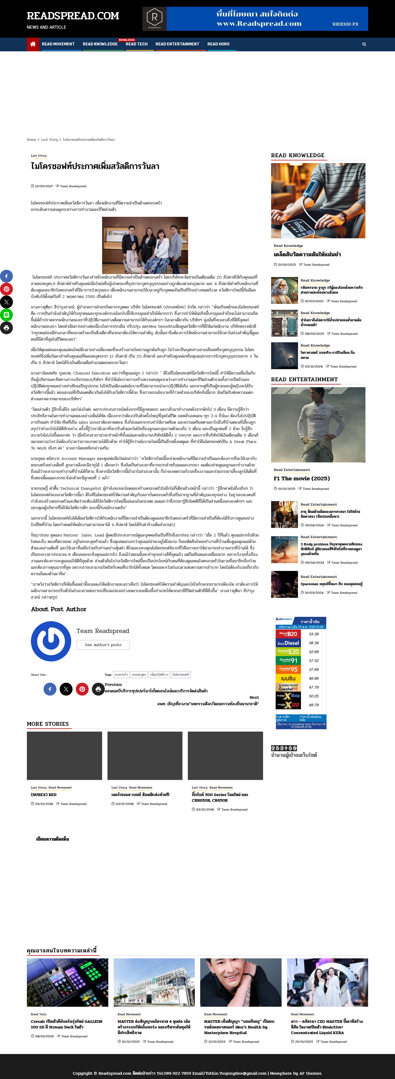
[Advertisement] (197, 91)
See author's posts (103, 644)
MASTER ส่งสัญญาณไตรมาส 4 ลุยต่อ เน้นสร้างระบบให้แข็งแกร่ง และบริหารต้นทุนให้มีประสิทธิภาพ (154, 1027)
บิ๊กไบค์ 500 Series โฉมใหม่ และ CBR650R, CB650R (220, 797)
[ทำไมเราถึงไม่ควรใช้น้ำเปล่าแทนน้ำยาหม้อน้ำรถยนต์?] (284, 323)
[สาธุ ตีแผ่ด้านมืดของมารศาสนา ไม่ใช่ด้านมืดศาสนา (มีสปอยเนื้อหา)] (284, 514)
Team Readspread (73, 186)
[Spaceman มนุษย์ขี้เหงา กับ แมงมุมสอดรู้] (284, 584)
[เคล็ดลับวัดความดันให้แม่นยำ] (318, 200)
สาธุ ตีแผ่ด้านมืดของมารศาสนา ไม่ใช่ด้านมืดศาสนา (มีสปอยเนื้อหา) (330, 514)
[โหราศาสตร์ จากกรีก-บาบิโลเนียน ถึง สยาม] (284, 355)
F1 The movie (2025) (302, 478)
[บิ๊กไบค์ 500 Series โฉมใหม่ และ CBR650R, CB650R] (225, 756)
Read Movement (58, 44)
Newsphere (281, 1073)
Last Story (38, 155)
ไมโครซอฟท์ (181, 674)
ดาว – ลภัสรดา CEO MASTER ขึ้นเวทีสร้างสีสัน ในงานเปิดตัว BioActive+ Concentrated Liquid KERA (327, 1027)
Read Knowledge (100, 44)
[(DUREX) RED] (64, 756)
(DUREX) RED (43, 794)
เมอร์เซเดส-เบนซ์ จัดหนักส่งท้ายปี (140, 794)
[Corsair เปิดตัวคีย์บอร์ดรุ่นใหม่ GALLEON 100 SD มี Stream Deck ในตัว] (67, 982)
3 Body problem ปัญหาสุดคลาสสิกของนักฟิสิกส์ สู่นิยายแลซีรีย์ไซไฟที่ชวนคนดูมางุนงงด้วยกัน (331, 549)
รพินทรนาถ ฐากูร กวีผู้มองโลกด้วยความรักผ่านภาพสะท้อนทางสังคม (332, 290)
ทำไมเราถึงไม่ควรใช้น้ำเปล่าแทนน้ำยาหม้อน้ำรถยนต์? (331, 322)
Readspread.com (73, 15)
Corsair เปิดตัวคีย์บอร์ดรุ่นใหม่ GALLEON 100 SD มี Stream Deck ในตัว (66, 1024)
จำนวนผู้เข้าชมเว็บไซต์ (294, 755)
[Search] (364, 44)
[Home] (33, 45)
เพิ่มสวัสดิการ (159, 674)
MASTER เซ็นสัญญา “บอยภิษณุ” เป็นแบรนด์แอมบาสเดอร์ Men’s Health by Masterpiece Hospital (239, 1027)
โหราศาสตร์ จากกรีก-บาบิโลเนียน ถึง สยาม (328, 355)
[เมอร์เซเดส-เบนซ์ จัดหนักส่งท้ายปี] (145, 756)
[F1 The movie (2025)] (318, 424)
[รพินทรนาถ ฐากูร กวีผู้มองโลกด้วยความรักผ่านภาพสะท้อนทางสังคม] (284, 290)
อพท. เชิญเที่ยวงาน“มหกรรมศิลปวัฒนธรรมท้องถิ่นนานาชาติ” (208, 700)
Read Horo (218, 44)
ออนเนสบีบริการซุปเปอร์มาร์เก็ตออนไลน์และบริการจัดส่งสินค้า (156, 687)
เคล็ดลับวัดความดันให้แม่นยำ (307, 254)
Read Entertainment (177, 44)
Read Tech (137, 44)
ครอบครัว (121, 674)
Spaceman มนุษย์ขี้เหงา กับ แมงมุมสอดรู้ (332, 584)
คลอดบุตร (139, 674)
